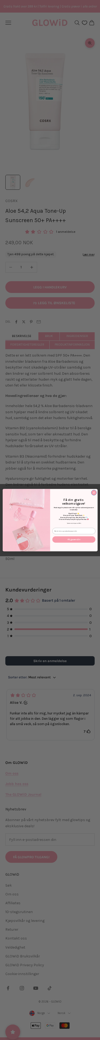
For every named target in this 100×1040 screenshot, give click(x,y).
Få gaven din (73, 539)
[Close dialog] (94, 492)
